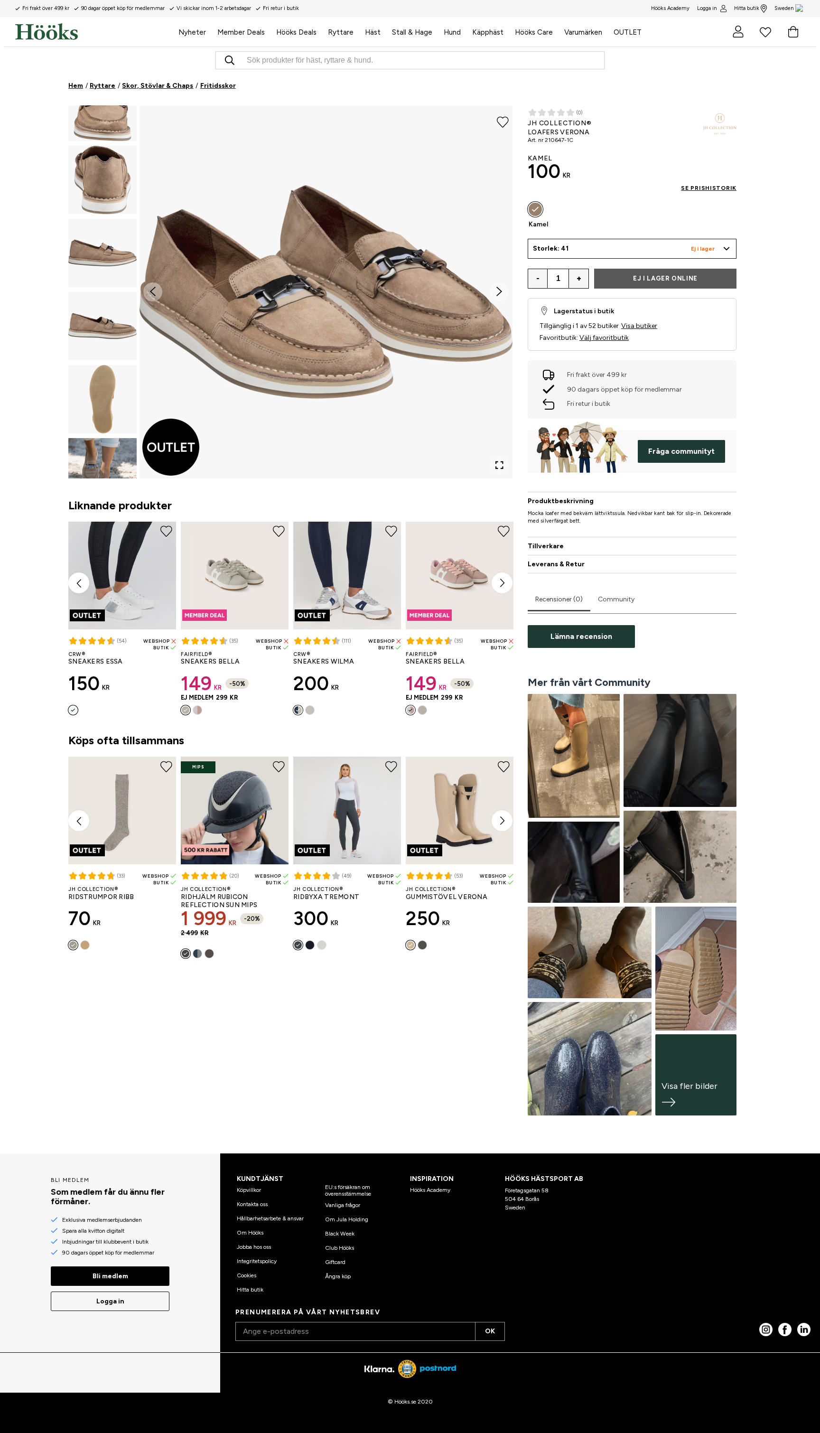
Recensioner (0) (559, 599)
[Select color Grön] (422, 945)
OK (490, 1331)
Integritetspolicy (257, 1261)
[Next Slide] (499, 291)
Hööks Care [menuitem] (534, 32)
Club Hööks (339, 1248)
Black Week (339, 1233)
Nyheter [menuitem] (192, 32)
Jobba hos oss (254, 1247)
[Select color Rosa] (197, 710)
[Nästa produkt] (502, 582)
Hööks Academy (430, 1190)
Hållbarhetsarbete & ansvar (270, 1218)
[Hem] (94, 32)
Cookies (246, 1275)
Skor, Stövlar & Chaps (157, 86)
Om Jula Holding (346, 1219)
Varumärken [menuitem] (583, 32)
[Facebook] (785, 1329)
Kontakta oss (252, 1204)
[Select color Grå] (185, 710)
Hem (75, 86)
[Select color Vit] (73, 710)
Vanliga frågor (342, 1205)
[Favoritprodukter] (765, 32)
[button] (102, 107)
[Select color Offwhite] (321, 945)
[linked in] (804, 1329)
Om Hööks (250, 1232)
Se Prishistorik (708, 188)
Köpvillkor (249, 1190)
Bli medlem (110, 1276)
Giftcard (335, 1262)
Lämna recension (581, 636)
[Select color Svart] (185, 953)
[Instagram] (766, 1329)
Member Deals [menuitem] (241, 32)
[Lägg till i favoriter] (503, 121)
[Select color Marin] (298, 710)
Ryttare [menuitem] (341, 32)
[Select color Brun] (209, 953)
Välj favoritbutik (604, 338)
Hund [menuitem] (452, 32)
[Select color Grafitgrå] (298, 945)
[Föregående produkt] (78, 582)
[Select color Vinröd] (310, 710)
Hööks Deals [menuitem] (296, 32)
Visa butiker (639, 326)
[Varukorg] (793, 32)
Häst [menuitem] (373, 32)
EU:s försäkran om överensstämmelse (348, 1190)
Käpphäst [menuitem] (487, 32)
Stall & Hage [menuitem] (412, 32)
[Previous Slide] (152, 291)
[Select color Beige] (85, 945)
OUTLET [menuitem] (628, 32)
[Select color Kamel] (535, 209)
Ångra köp (338, 1276)
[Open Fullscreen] (499, 465)
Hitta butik (746, 8)
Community (616, 599)
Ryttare (102, 86)
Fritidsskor (218, 86)
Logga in (707, 8)
